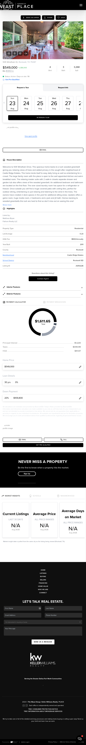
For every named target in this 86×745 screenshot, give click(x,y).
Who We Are (43, 589)
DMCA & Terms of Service (68, 742)
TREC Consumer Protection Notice (43, 709)
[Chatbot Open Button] (79, 738)
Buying (43, 576)
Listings (43, 573)
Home (43, 570)
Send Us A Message (43, 642)
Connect (43, 593)
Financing (43, 583)
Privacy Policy (52, 742)
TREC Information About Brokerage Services (43, 711)
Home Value (43, 586)
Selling (43, 580)
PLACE (61, 702)
